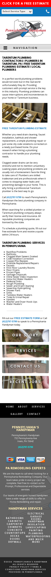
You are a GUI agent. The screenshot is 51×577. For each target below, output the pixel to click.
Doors (15, 539)
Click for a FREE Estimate (25, 4)
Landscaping (36, 527)
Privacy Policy (19, 567)
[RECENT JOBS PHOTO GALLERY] (25, 391)
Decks (15, 536)
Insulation (36, 524)
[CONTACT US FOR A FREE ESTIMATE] (25, 375)
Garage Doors (36, 518)
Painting (36, 530)
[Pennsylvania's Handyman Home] (25, 41)
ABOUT (23, 407)
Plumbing (36, 533)
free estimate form (27, 318)
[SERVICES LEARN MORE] (25, 359)
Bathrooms (15, 518)
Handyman (36, 522)
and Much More (36, 540)
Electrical (36, 514)
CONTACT (34, 414)
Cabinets (15, 521)
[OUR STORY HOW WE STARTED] (25, 344)
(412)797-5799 (14, 197)
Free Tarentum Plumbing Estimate (24, 128)
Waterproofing (38, 536)
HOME (10, 407)
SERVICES (38, 407)
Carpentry (15, 524)
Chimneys (15, 527)
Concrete (15, 530)
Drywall (15, 542)
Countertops (15, 533)
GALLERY (16, 414)
